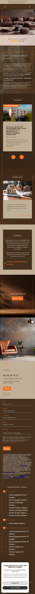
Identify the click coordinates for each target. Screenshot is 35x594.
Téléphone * (6, 415)
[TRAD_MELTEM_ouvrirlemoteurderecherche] (5, 6)
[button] (22, 157)
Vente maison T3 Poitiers (16, 548)
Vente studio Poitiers (17, 513)
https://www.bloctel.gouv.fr (9, 472)
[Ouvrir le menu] (30, 6)
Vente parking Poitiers (18, 510)
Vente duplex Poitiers (18, 500)
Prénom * (5, 408)
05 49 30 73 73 (10, 375)
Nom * (4, 401)
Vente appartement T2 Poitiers (19, 532)
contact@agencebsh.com (12, 378)
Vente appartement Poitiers (17, 496)
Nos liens (29, 582)
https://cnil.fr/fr (23, 465)
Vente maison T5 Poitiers (16, 553)
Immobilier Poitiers (17, 523)
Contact (33, 178)
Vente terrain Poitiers (18, 515)
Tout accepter (15, 588)
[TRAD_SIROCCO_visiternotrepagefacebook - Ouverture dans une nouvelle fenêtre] (4, 394)
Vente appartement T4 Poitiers (19, 542)
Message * (6, 429)
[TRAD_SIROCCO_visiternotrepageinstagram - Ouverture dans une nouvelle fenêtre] (8, 394)
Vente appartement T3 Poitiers (19, 537)
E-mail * (5, 422)
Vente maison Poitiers (18, 508)
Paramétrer (15, 583)
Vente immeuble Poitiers (16, 503)
